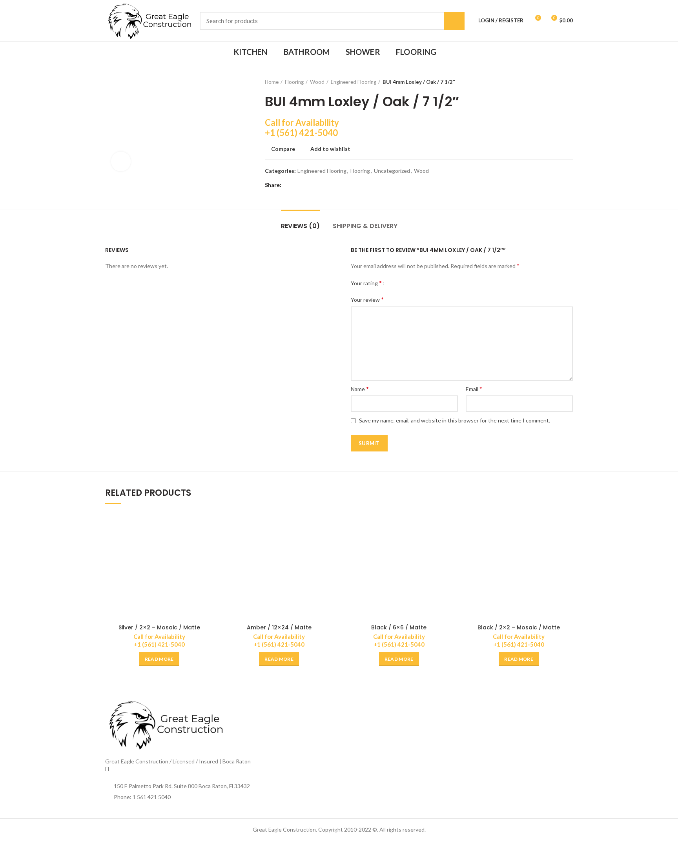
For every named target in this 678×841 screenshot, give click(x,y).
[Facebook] (289, 185)
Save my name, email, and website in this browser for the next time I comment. (454, 420)
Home (272, 82)
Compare (283, 149)
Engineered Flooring (353, 82)
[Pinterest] (309, 185)
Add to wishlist (330, 149)
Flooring (294, 82)
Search (454, 21)
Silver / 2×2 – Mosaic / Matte (159, 627)
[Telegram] (329, 185)
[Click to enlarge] (121, 161)
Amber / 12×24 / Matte (279, 627)
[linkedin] (319, 185)
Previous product (553, 82)
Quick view (207, 542)
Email (474, 388)
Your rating (366, 282)
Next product (569, 82)
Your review (367, 299)
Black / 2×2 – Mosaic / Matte (519, 627)
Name (360, 388)
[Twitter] (299, 185)
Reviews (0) (300, 225)
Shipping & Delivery (365, 225)
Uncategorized (392, 171)
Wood (317, 82)
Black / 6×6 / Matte (398, 627)
